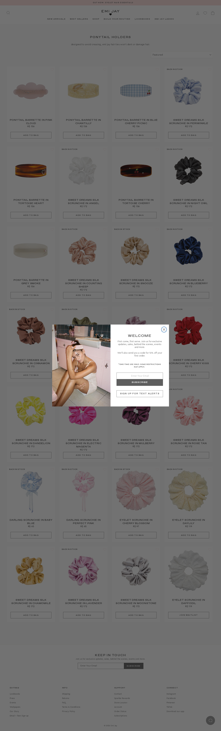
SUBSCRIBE (140, 382)
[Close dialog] (164, 329)
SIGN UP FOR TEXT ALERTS (140, 393)
